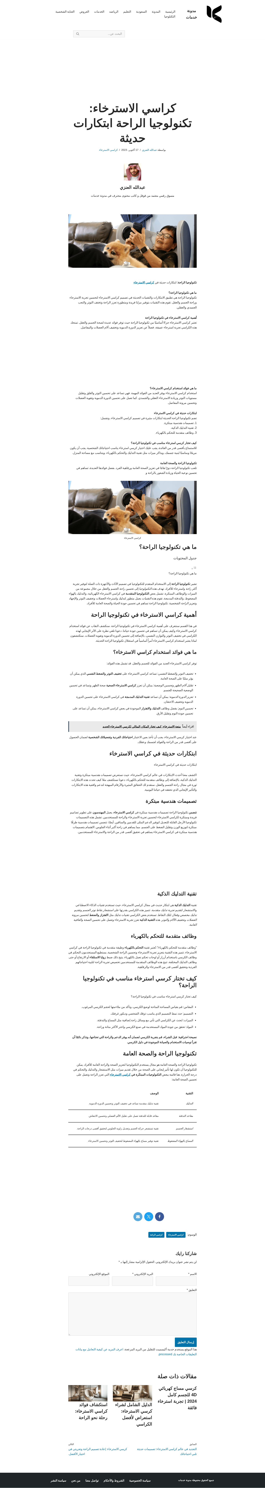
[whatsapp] (105, 1216)
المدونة (156, 11)
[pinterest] (127, 1216)
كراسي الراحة (156, 1235)
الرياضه (113, 11)
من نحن (75, 1480)
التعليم (127, 11)
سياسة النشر (58, 1480)
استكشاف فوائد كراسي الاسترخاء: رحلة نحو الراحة (91, 1411)
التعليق (192, 1289)
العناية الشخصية (65, 11)
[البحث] (77, 33)
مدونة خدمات (184, 1480)
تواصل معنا (92, 1480)
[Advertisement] (132, 75)
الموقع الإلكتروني (99, 1273)
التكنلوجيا (169, 16)
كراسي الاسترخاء (108, 149)
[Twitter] (148, 1216)
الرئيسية (170, 11)
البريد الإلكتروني (142, 1273)
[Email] (137, 1216)
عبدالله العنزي (149, 149)
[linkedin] (116, 1216)
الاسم (192, 1273)
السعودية (141, 11)
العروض (84, 11)
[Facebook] (159, 1216)
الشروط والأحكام (114, 1480)
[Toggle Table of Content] (194, 568)
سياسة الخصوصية (140, 1480)
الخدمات (99, 11)
